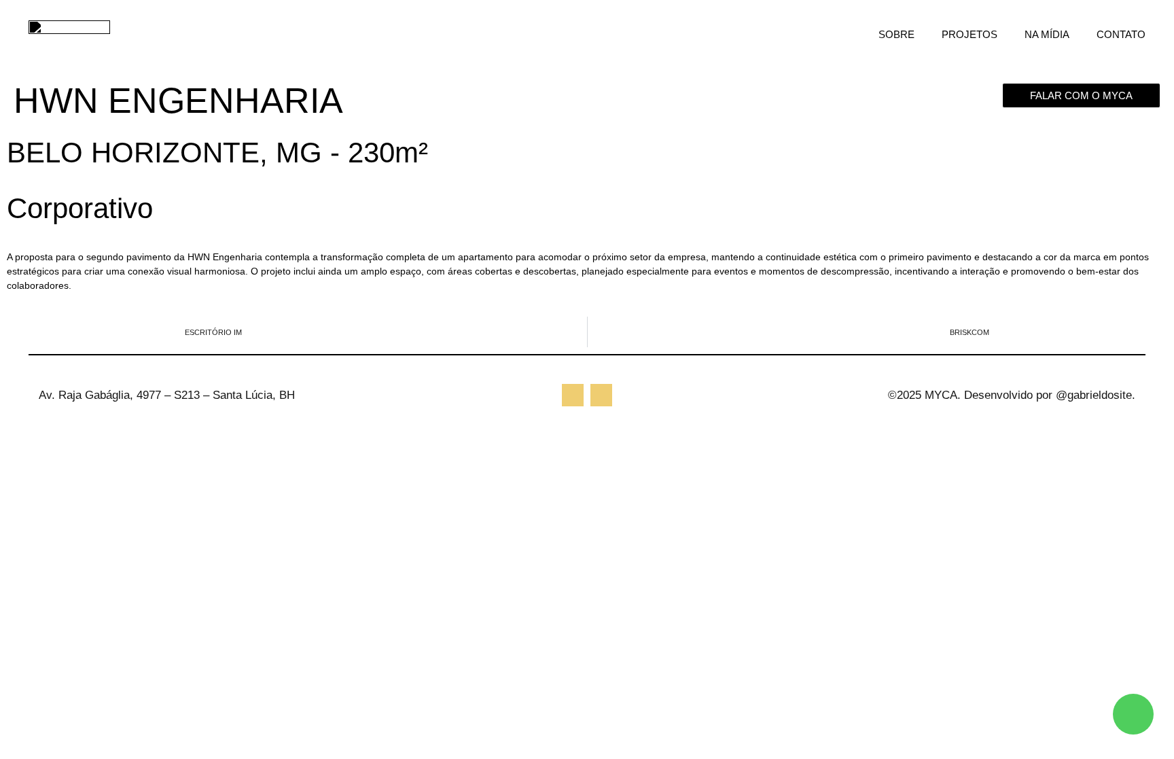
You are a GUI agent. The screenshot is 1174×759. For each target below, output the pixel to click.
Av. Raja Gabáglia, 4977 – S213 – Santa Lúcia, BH (167, 395)
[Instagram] (573, 395)
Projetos (969, 34)
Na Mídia (1047, 34)
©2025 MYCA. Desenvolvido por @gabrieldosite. (1011, 395)
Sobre (896, 34)
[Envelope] (601, 395)
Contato (1121, 34)
